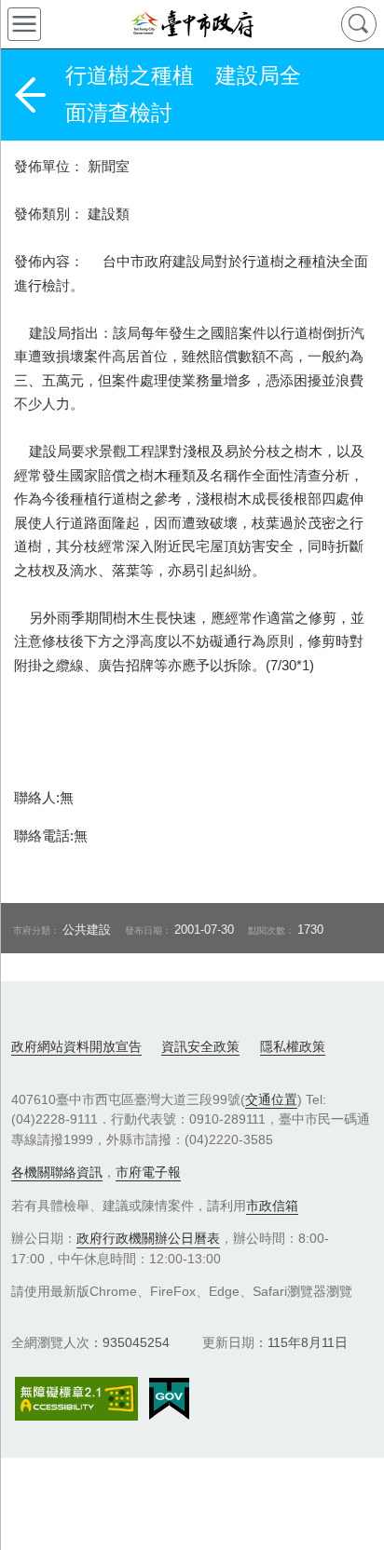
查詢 (359, 24)
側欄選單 (24, 24)
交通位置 (271, 1099)
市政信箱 (272, 1205)
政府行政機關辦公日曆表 (148, 1238)
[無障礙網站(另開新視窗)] (76, 1399)
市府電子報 (148, 1172)
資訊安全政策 (200, 1046)
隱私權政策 (292, 1046)
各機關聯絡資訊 (57, 1172)
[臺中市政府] (192, 24)
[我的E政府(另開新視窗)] (169, 1399)
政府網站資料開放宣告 (76, 1046)
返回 (30, 95)
